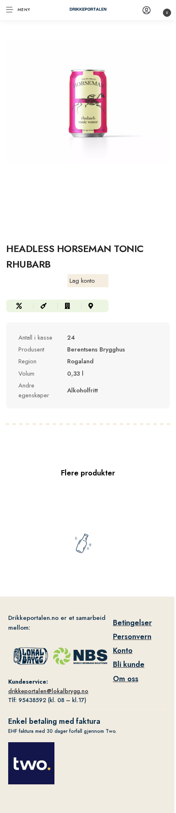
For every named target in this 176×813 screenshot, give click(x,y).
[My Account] (146, 10)
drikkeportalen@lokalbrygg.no (48, 691)
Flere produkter (88, 473)
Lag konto (82, 280)
